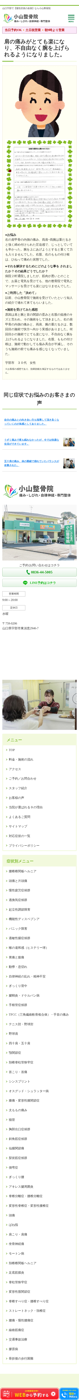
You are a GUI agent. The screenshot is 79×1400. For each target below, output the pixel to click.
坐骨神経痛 (16, 1243)
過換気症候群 (18, 900)
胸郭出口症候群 (19, 1129)
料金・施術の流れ (21, 759)
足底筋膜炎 (16, 1272)
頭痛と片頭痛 (18, 880)
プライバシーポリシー (24, 845)
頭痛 (12, 1215)
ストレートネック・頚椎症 (27, 1310)
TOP (12, 750)
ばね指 (13, 1224)
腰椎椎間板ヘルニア (22, 871)
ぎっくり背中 (18, 985)
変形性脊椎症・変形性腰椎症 (29, 1205)
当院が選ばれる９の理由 (26, 807)
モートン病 (16, 1253)
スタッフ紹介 (18, 788)
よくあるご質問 (19, 816)
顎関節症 (15, 1052)
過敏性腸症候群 (19, 938)
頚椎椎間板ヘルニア (22, 1263)
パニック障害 (18, 928)
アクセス (15, 769)
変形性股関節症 (19, 1291)
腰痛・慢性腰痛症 (21, 1320)
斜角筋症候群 (18, 1138)
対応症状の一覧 (19, 836)
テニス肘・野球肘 (21, 1024)
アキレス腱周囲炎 (21, 1186)
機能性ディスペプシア (24, 919)
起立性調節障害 (19, 909)
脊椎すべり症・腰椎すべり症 (29, 1301)
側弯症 (13, 1167)
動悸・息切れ (18, 966)
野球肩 (13, 1033)
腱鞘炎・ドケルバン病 (24, 995)
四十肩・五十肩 (19, 1043)
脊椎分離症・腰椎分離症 (26, 1196)
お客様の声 (16, 797)
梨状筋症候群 (18, 1158)
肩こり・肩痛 (18, 1234)
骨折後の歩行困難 (21, 1358)
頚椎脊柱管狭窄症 (21, 1062)
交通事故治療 (18, 1339)
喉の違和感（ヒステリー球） (29, 947)
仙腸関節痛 (16, 1148)
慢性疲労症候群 (19, 890)
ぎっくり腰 (16, 1177)
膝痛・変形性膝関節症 (24, 1100)
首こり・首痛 (18, 1072)
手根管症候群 (18, 1005)
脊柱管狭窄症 (18, 1282)
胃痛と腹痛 (16, 957)
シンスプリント (19, 1081)
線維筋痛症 (16, 1330)
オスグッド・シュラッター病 (29, 1091)
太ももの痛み (18, 1110)
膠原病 (13, 1349)
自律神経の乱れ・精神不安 (27, 976)
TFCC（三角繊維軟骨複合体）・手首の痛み (39, 1014)
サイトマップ (18, 826)
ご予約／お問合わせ (22, 778)
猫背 (12, 1119)
